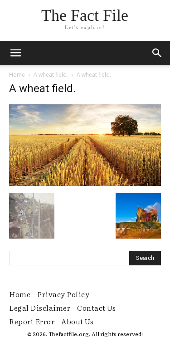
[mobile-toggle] (15, 53)
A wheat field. (51, 74)
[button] (157, 53)
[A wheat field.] (85, 183)
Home (17, 74)
